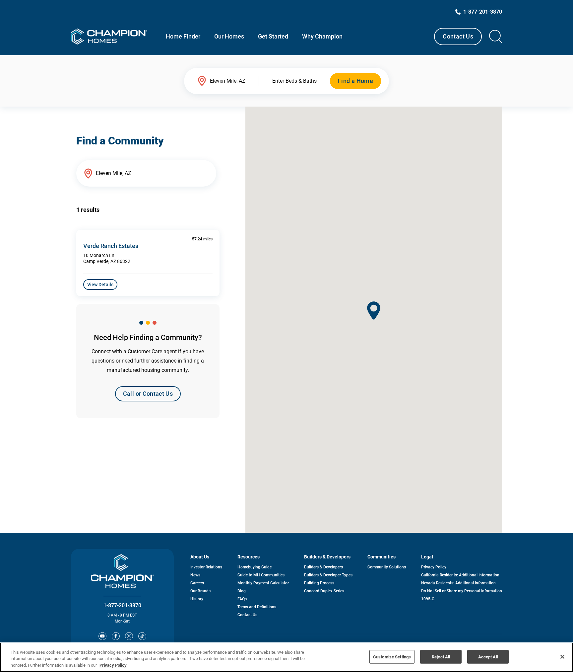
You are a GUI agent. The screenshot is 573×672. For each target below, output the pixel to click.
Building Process (319, 583)
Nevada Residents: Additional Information (458, 583)
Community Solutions (386, 567)
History (196, 599)
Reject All (441, 656)
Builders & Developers (323, 567)
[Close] (562, 656)
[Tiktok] (142, 636)
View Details (100, 284)
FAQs (242, 599)
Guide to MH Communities (261, 575)
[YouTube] (102, 636)
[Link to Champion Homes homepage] (109, 36)
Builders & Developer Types (328, 575)
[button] (373, 310)
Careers (197, 583)
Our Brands (200, 591)
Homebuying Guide (254, 567)
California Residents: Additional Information (460, 575)
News (195, 575)
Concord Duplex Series (324, 591)
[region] (286, 657)
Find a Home (355, 80)
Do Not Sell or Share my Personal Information (461, 591)
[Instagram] (129, 636)
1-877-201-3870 (122, 605)
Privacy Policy (433, 567)
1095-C (427, 599)
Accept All (488, 656)
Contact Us (458, 36)
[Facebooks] (116, 636)
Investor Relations (206, 567)
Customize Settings (392, 656)
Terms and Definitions (256, 607)
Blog (241, 591)
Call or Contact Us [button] (148, 393)
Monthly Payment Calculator (263, 583)
